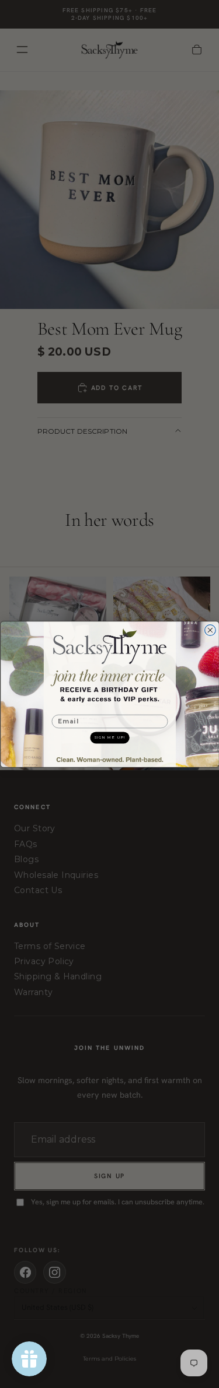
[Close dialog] (209, 629)
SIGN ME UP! (109, 737)
